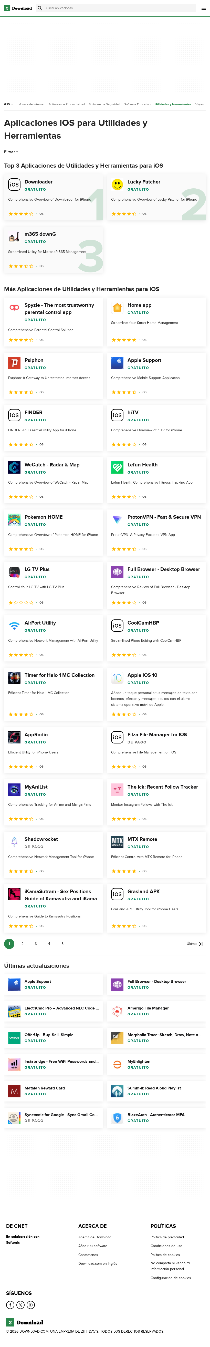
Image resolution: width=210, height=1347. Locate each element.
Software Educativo (137, 104)
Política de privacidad (167, 1237)
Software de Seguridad (104, 104)
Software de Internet (30, 104)
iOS (7, 104)
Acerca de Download (94, 1237)
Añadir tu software (92, 1246)
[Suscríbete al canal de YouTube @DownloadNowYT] (31, 1305)
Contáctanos (88, 1255)
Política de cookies (165, 1255)
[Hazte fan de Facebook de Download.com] (10, 1305)
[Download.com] (18, 8)
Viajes (199, 104)
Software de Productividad (67, 104)
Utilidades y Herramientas (173, 104)
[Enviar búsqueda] (40, 8)
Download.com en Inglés (97, 1263)
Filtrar (9, 152)
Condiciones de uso (166, 1246)
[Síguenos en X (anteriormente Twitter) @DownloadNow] (20, 1305)
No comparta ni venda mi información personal (170, 1266)
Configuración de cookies (171, 1278)
